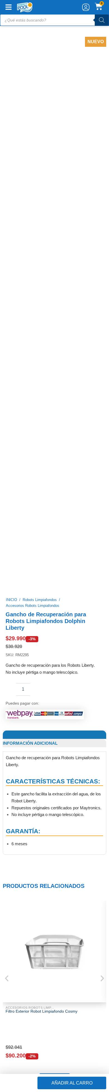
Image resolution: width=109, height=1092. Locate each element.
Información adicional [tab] (30, 328)
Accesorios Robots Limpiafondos (32, 191)
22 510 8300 (20, 883)
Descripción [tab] (17, 320)
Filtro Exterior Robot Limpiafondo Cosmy (41, 597)
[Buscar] (102, 20)
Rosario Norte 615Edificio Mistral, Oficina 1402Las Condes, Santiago (31, 855)
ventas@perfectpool (28, 841)
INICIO (11, 185)
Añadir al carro (72, 1083)
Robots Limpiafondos (40, 185)
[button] (54, 663)
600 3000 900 (21, 830)
